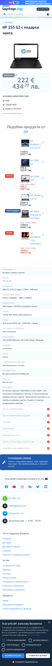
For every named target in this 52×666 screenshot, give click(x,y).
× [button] (49, 622)
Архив (5, 601)
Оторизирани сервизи (19, 458)
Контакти (7, 574)
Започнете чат (16, 513)
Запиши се (46, 479)
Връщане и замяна (11, 547)
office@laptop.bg (17, 506)
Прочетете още (34, 635)
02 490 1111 (43, 9)
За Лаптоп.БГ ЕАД (11, 566)
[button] (26, 662)
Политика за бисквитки (13, 586)
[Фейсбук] (6, 487)
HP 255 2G (7, 281)
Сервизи (7, 551)
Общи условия (9, 578)
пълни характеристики (12, 113)
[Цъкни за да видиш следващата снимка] (26, 55)
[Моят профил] (47, 14)
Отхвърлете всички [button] (38, 656)
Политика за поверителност (16, 582)
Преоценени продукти (13, 605)
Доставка (7, 543)
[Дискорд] (45, 487)
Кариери (6, 570)
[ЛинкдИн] (30, 487)
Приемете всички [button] (13, 656)
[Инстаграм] (22, 487)
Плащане (7, 539)
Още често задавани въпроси (16, 555)
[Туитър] (37, 487)
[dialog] (26, 643)
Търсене (5, 14)
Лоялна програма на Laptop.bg (17, 609)
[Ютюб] (14, 487)
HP (26, 132)
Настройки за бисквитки (14, 590)
